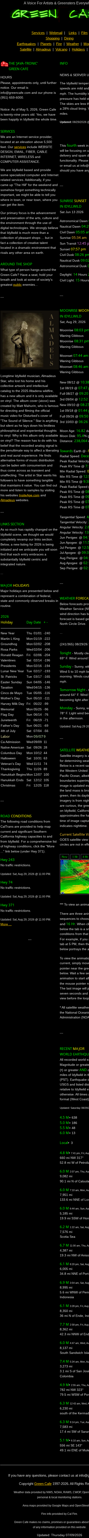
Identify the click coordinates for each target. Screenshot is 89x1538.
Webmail (55, 33)
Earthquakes (26, 44)
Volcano (61, 49)
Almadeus (43, 49)
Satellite (25, 49)
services (20, 147)
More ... (6, 924)
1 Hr (75, 856)
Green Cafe (43, 1484)
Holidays (78, 49)
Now (64, 856)
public (17, 284)
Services (38, 33)
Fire (59, 44)
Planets (46, 44)
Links (73, 33)
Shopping (53, 38)
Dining (68, 38)
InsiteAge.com (29, 495)
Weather (72, 44)
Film (84, 33)
